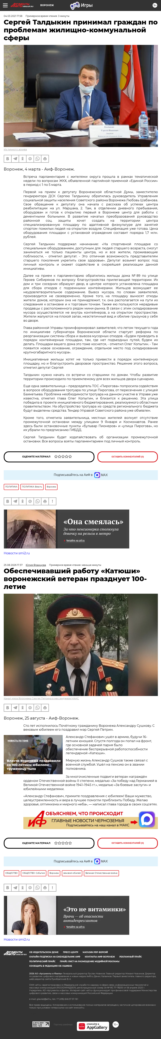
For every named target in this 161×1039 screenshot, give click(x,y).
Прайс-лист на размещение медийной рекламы (89, 961)
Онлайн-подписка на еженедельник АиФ (54, 957)
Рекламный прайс (130, 957)
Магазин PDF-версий (95, 952)
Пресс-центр (70, 952)
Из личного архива (15, 149)
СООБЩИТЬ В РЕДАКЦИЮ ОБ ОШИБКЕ (50, 966)
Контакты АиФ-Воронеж (100, 957)
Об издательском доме (44, 952)
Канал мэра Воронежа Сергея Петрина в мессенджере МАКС (41, 698)
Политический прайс (42, 961)
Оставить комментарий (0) (128, 457)
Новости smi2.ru (17, 553)
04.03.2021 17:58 (13, 16)
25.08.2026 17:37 (13, 565)
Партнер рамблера (63, 1024)
